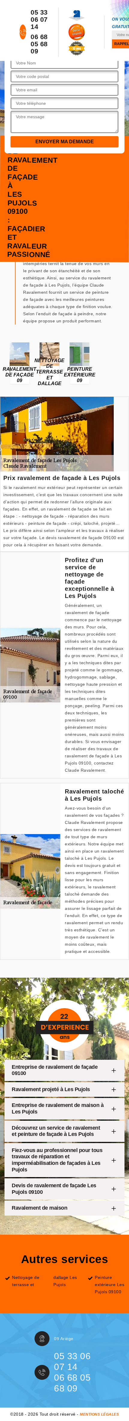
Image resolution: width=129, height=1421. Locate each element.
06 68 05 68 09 (39, 44)
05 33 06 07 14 (39, 19)
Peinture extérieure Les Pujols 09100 (109, 1284)
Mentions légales (99, 1414)
